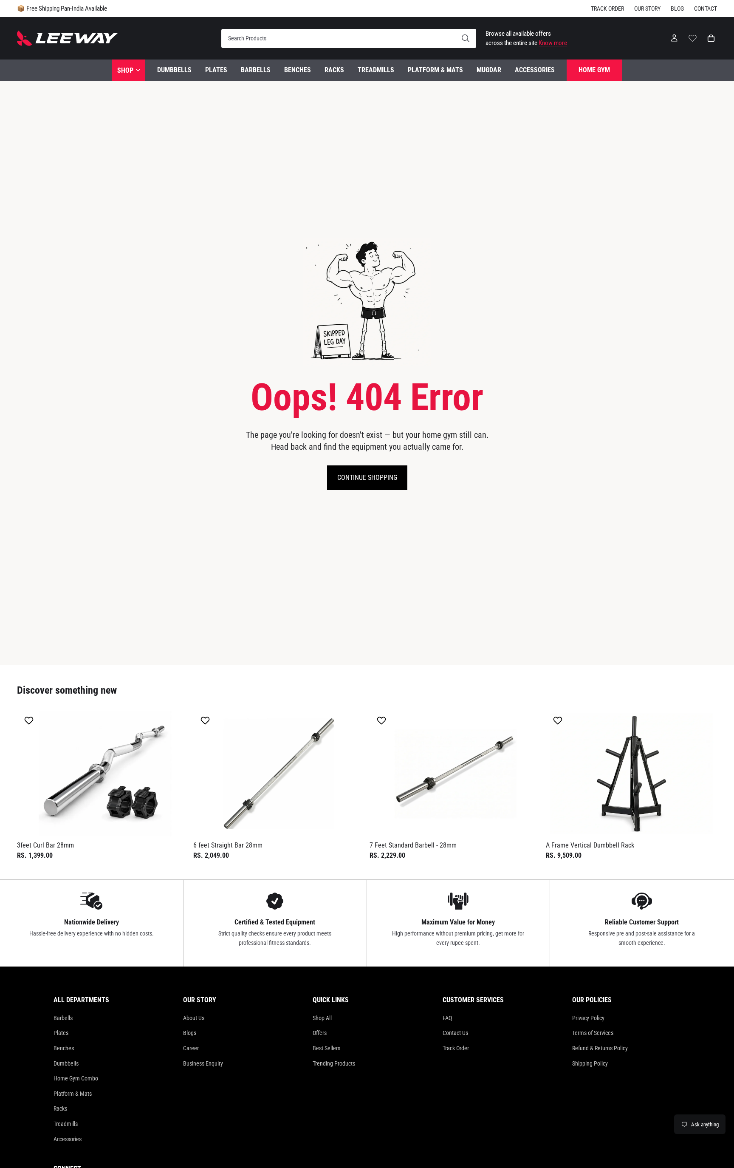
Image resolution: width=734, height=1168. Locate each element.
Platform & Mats (73, 1093)
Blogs (189, 1032)
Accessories (68, 1139)
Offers (320, 1032)
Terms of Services (592, 1032)
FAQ (447, 1018)
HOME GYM (594, 70)
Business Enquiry (203, 1063)
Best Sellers (326, 1048)
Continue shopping (367, 477)
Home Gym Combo (76, 1078)
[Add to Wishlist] (30, 720)
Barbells (63, 1018)
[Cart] (711, 38)
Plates (61, 1032)
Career (191, 1048)
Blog (677, 8)
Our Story (647, 8)
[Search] (348, 38)
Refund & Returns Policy (600, 1048)
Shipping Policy (590, 1063)
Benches (64, 1048)
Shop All (322, 1018)
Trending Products (334, 1063)
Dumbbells (66, 1063)
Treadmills (66, 1123)
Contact (705, 8)
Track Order (607, 8)
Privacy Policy (588, 1018)
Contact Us (455, 1032)
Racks (60, 1108)
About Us (193, 1018)
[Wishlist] (692, 37)
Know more (553, 43)
